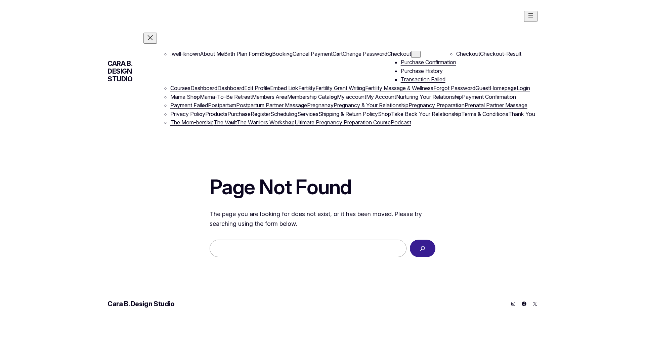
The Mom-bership (192, 122)
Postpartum (222, 105)
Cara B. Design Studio (120, 71)
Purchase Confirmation (428, 62)
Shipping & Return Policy (348, 114)
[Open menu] (531, 16)
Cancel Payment (313, 53)
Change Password (365, 53)
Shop (384, 114)
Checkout (399, 53)
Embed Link (284, 88)
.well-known (185, 53)
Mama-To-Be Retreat (226, 96)
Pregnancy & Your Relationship (371, 105)
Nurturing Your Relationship (429, 96)
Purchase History (422, 71)
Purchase (239, 114)
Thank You (521, 114)
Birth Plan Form (242, 53)
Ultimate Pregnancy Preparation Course (343, 122)
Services (307, 114)
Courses (180, 88)
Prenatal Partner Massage (496, 105)
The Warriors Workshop (266, 122)
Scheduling (283, 114)
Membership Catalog (312, 96)
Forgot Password (454, 88)
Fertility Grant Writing (340, 88)
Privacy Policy (187, 114)
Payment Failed (189, 105)
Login (523, 88)
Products (216, 114)
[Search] (422, 248)
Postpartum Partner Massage (271, 105)
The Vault (225, 122)
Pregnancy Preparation (436, 105)
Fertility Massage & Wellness (399, 88)
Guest (482, 88)
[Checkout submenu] (416, 54)
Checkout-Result (500, 53)
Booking (282, 53)
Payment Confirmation (489, 96)
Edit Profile (257, 88)
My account (351, 96)
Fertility (306, 88)
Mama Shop (185, 96)
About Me (212, 53)
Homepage (503, 88)
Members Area (269, 96)
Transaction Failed (423, 79)
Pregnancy (320, 105)
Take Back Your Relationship (426, 114)
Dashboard (203, 88)
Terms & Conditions (484, 114)
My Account (381, 96)
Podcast (401, 122)
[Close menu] (150, 38)
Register (260, 114)
